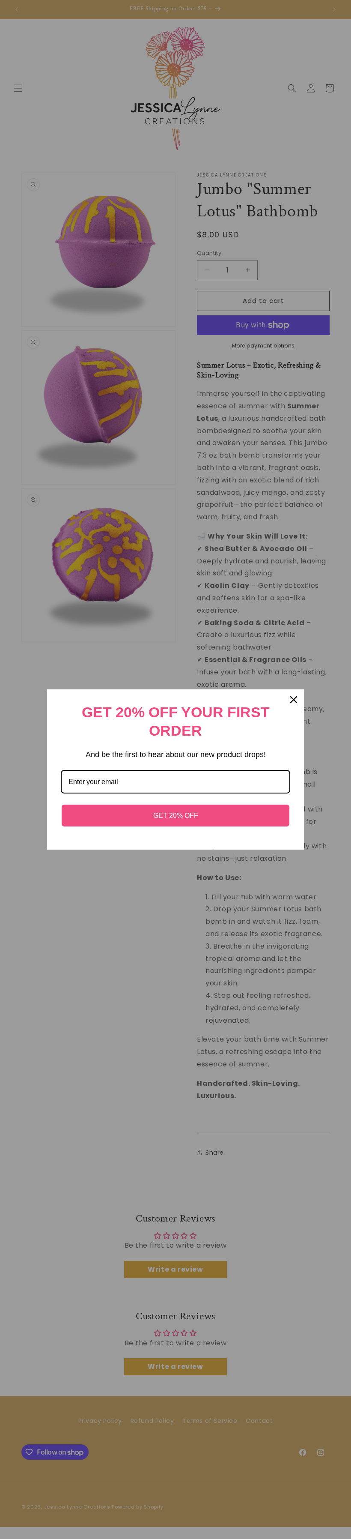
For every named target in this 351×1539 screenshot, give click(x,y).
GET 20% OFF (175, 815)
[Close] (293, 699)
